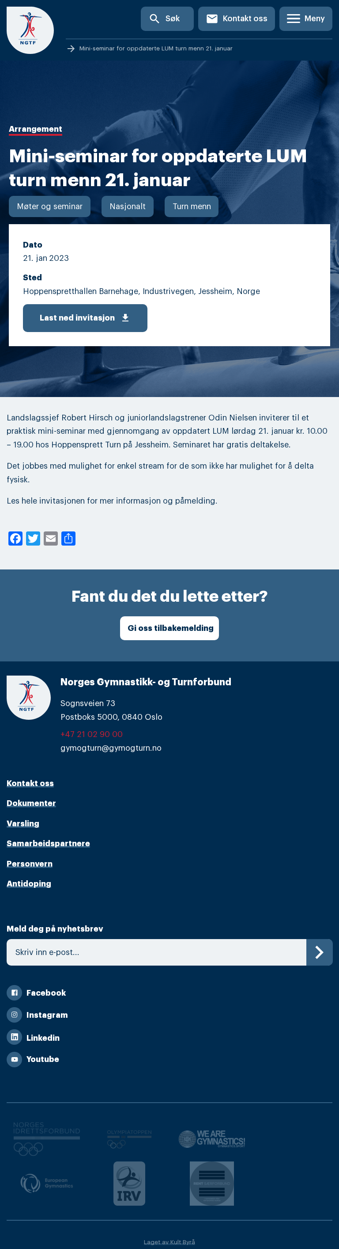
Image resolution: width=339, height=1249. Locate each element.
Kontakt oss (236, 18)
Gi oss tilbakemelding (171, 628)
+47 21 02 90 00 (91, 734)
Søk (164, 18)
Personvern (30, 864)
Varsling (23, 824)
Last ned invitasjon (85, 318)
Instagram (47, 1015)
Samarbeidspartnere (48, 844)
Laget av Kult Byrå (169, 1242)
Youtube (42, 1059)
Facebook (46, 993)
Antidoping (29, 884)
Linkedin (43, 1038)
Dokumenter (31, 803)
